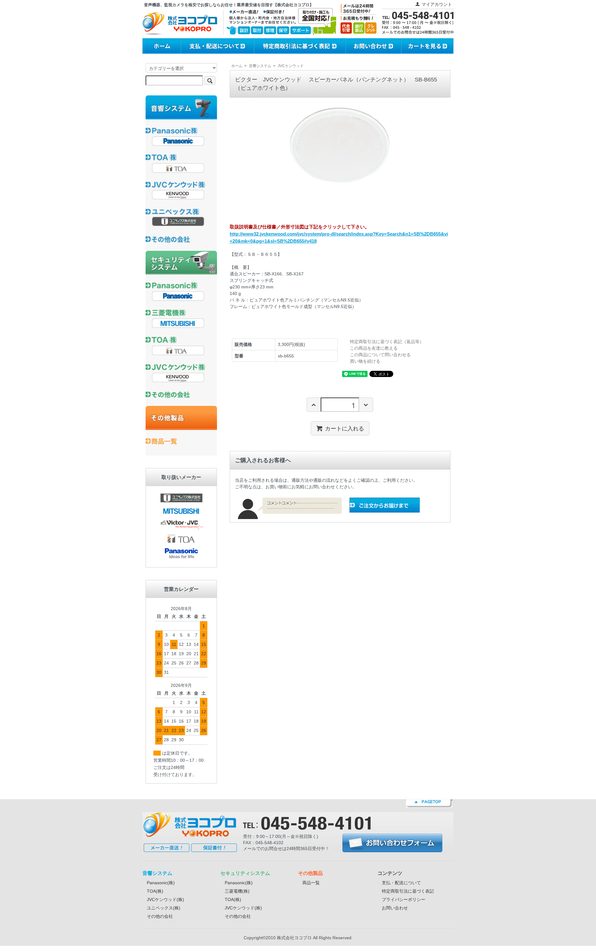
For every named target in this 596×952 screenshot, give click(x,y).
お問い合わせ (395, 907)
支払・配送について (401, 882)
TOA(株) (155, 891)
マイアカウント (437, 4)
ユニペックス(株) (163, 907)
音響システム (260, 66)
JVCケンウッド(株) (165, 899)
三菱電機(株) (237, 891)
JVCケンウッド (291, 66)
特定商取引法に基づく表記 (408, 891)
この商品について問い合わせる (380, 354)
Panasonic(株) (161, 882)
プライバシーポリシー (403, 899)
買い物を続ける (365, 361)
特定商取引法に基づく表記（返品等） (387, 341)
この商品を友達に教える (374, 348)
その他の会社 (160, 916)
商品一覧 (311, 882)
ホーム (236, 66)
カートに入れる (344, 428)
